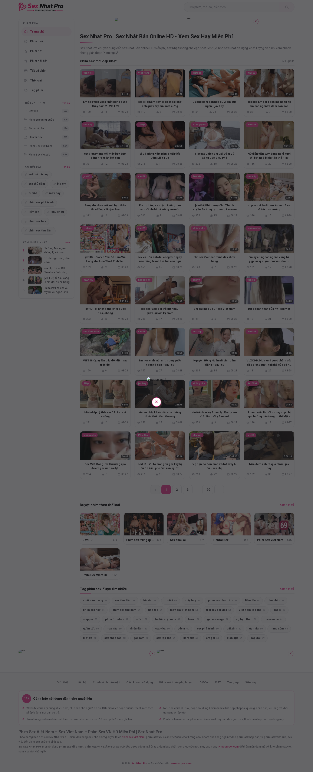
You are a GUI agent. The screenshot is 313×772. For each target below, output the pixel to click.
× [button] (156, 401)
